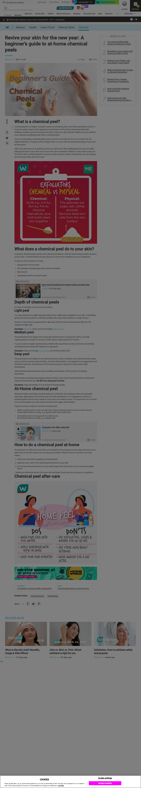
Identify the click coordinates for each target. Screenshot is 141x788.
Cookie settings (105, 778)
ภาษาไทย (61, 785)
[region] (70, 781)
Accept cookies (105, 783)
